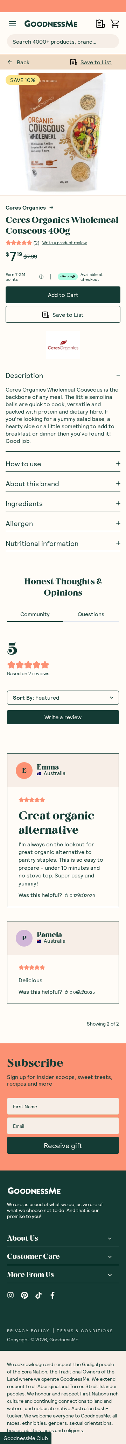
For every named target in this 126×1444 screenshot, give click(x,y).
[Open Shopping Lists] (100, 23)
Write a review (63, 717)
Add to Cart (63, 294)
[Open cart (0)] (114, 23)
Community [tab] (35, 614)
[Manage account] (12, 24)
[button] (25, 1438)
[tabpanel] (63, 824)
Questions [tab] (91, 614)
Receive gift (63, 1145)
